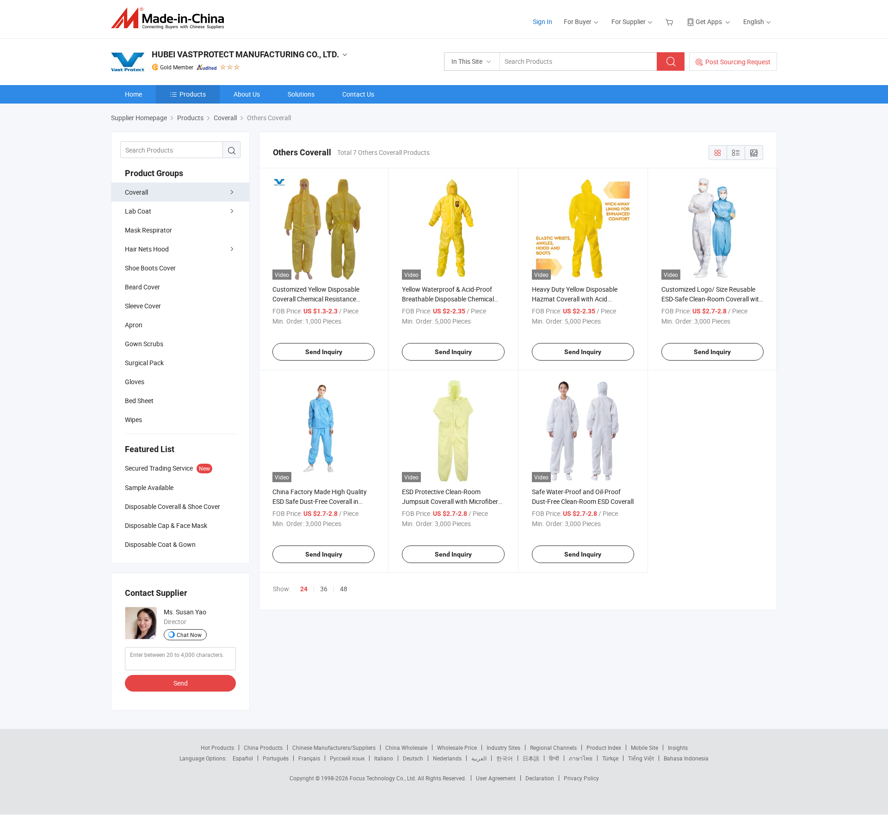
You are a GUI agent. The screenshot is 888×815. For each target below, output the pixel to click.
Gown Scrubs (144, 343)
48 (343, 588)
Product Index (603, 747)
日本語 (531, 758)
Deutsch (413, 758)
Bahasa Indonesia (686, 758)
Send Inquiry (323, 351)
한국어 (504, 758)
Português (276, 758)
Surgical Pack (144, 362)
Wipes (133, 419)
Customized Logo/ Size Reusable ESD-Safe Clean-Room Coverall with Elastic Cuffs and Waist (712, 299)
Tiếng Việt (641, 758)
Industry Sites (503, 747)
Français (309, 758)
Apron (133, 324)
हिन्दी (554, 758)
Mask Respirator (148, 230)
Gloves (134, 381)
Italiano (383, 758)
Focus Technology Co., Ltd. (384, 778)
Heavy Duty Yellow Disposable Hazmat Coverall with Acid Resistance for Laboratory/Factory (582, 299)
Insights (678, 747)
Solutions (301, 94)
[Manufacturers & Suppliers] (170, 18)
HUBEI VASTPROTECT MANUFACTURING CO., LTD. (245, 54)
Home (133, 94)
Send (180, 683)
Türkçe (610, 758)
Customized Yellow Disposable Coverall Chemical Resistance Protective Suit (315, 299)
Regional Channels (553, 747)
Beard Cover (142, 286)
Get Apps (708, 21)
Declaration (539, 778)
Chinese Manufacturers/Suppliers (334, 747)
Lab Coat (138, 211)
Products (192, 94)
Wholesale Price (457, 747)
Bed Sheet (139, 400)
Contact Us (358, 94)
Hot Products (217, 747)
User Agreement (496, 778)
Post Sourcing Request (738, 61)
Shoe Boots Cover (150, 267)
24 (304, 589)
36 (323, 588)
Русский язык (347, 758)
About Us (247, 94)
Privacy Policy (581, 778)
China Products (263, 747)
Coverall (136, 192)
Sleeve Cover (143, 305)
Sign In (542, 21)
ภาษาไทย (580, 758)
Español (243, 758)
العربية (479, 758)
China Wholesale (406, 747)
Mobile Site (644, 747)
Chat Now (189, 634)
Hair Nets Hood (147, 249)
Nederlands (447, 758)
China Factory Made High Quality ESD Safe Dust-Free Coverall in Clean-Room (319, 501)
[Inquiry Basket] (670, 21)
